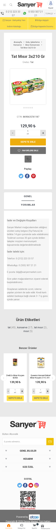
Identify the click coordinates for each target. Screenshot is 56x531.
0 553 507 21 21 (35, 13)
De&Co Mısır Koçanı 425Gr (15, 376)
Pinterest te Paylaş (33, 176)
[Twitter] (19, 485)
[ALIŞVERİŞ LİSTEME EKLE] (28, 159)
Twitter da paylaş (21, 176)
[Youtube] (30, 485)
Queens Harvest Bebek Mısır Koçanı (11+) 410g (40, 376)
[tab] (28, 196)
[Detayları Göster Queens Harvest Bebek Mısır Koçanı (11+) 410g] (40, 362)
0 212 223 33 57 (13, 13)
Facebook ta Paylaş (27, 176)
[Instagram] (36, 485)
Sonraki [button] (52, 378)
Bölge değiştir (42, 20)
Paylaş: (28, 168)
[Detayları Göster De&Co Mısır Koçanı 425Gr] (15, 362)
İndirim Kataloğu (14, 26)
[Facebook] (25, 485)
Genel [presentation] (28, 196)
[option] (15, 378)
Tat (31, 62)
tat (9, 327)
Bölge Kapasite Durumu (43, 26)
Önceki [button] (3, 378)
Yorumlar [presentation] (28, 204)
